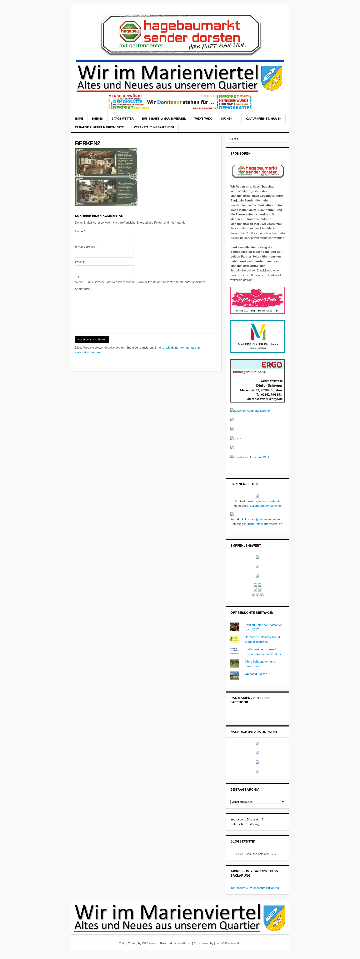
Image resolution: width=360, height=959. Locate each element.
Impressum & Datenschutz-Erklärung (254, 887)
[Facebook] (277, 123)
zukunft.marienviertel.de (266, 505)
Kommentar (83, 288)
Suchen (227, 118)
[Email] (282, 123)
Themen (97, 118)
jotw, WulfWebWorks (227, 943)
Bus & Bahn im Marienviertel (164, 118)
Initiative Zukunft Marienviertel (100, 127)
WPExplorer (150, 943)
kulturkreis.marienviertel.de (264, 523)
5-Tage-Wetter (123, 118)
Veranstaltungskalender (154, 127)
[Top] (1, 956)
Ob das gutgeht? (256, 673)
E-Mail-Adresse (86, 246)
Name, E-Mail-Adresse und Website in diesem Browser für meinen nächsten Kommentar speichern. (140, 282)
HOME (79, 118)
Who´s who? (203, 118)
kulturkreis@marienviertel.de (261, 519)
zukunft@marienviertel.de (263, 501)
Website (80, 262)
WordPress (184, 943)
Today (123, 943)
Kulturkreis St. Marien (263, 118)
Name (80, 231)
